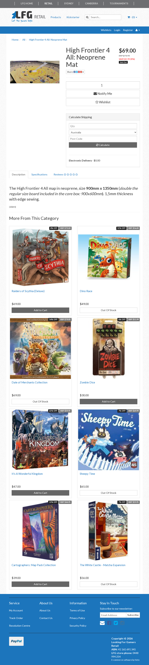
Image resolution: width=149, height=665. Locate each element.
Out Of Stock (108, 310)
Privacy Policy (77, 618)
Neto (137, 660)
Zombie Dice (87, 382)
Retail (49, 3)
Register (128, 30)
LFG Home (27, 3)
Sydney (68, 3)
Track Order (16, 618)
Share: (70, 71)
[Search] (87, 17)
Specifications (39, 174)
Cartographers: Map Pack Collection (34, 565)
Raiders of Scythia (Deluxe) (28, 291)
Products (56, 17)
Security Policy (78, 625)
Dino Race (86, 291)
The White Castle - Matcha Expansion (102, 565)
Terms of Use (77, 610)
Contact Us (46, 618)
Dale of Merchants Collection (29, 382)
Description (18, 174)
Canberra (91, 3)
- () (132, 17)
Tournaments (119, 3)
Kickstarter (73, 17)
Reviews (59, 174)
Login (117, 30)
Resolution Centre (19, 625)
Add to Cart (40, 310)
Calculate (104, 144)
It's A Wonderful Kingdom (27, 473)
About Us (44, 610)
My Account (16, 610)
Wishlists (106, 30)
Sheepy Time (87, 473)
